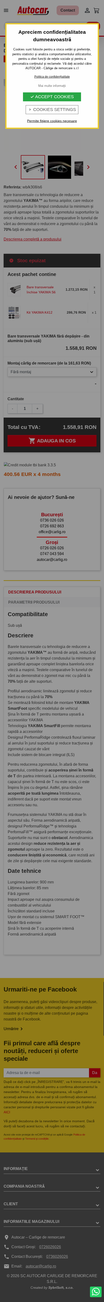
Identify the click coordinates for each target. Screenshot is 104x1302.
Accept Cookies (52, 96)
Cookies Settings (52, 109)
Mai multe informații (52, 86)
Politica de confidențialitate (52, 76)
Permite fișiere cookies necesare (52, 121)
